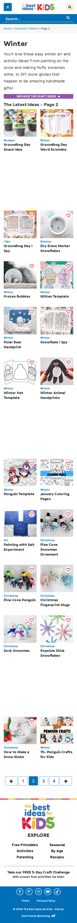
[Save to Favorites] (32, 114)
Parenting (25, 857)
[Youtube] (47, 891)
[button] (70, 7)
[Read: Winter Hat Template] (20, 371)
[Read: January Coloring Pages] (56, 472)
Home (7, 28)
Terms (25, 901)
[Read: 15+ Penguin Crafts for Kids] (56, 730)
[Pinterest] (29, 891)
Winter (33, 28)
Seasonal (20, 28)
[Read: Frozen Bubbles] (20, 274)
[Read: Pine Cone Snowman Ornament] (56, 523)
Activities (25, 851)
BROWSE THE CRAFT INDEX (36, 96)
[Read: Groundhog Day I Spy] (20, 224)
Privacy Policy (46, 901)
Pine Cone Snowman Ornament (49, 549)
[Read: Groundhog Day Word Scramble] (56, 123)
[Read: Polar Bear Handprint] (20, 320)
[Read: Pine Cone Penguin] (20, 578)
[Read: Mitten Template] (56, 274)
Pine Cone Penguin (20, 600)
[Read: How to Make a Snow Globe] (20, 730)
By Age (57, 851)
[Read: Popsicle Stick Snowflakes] (56, 629)
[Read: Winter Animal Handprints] (56, 371)
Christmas (47, 540)
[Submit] (68, 17)
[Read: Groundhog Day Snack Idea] (20, 123)
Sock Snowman (17, 650)
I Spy (7, 241)
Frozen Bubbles (17, 296)
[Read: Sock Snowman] (20, 629)
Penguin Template (19, 494)
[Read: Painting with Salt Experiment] (20, 523)
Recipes (9, 140)
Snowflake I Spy (53, 342)
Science (45, 241)
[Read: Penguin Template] (20, 472)
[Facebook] (19, 891)
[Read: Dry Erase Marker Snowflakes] (56, 224)
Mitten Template (54, 296)
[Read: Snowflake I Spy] (56, 320)
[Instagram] (38, 891)
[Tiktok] (57, 891)
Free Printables (25, 845)
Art (6, 540)
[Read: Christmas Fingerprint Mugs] (56, 578)
